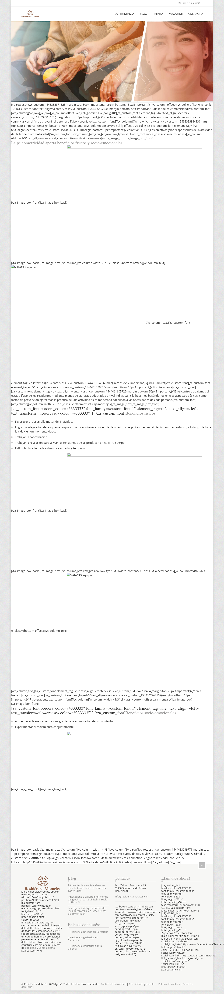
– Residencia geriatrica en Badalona (83, 939)
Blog (143, 14)
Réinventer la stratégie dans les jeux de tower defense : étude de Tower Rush (87, 888)
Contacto (195, 14)
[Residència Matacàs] (30, 13)
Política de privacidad (113, 984)
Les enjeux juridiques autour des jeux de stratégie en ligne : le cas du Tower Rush (87, 910)
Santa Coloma (47, 947)
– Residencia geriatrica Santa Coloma (85, 947)
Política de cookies (169, 984)
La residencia (124, 14)
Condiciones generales (142, 984)
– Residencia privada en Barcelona (88, 931)
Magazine (176, 14)
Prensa (158, 14)
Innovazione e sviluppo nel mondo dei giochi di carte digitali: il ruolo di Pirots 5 (88, 899)
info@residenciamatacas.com (132, 896)
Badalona (30, 947)
